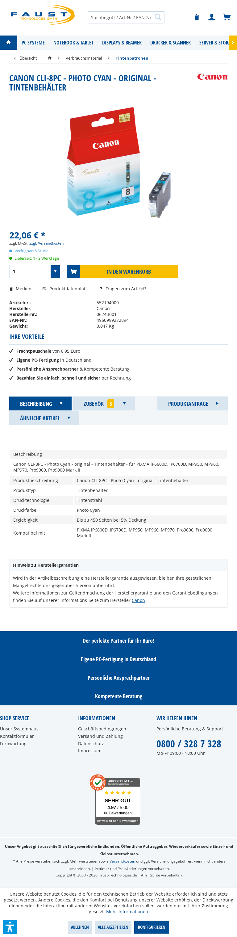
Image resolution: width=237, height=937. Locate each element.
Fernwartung (13, 743)
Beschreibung (36, 403)
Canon (138, 600)
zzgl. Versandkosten (46, 243)
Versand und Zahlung (100, 736)
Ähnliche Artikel (40, 418)
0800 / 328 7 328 (188, 743)
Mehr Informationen (127, 911)
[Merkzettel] (197, 17)
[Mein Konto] (212, 17)
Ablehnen (80, 927)
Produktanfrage (188, 403)
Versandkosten (122, 861)
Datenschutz (91, 743)
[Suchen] (158, 17)
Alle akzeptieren (113, 927)
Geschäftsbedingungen (102, 729)
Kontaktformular (17, 736)
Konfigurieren (151, 927)
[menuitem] (126, 17)
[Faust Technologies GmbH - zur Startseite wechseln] (43, 15)
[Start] (50, 58)
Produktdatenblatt (68, 289)
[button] (10, 927)
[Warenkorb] (227, 17)
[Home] (8, 43)
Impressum (90, 751)
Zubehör (98, 403)
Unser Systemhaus (19, 729)
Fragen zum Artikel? (125, 289)
